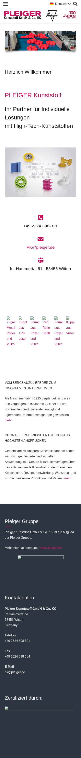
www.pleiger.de (51, 547)
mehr (8, 420)
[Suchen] (75, 4)
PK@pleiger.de (41, 247)
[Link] (40, 172)
